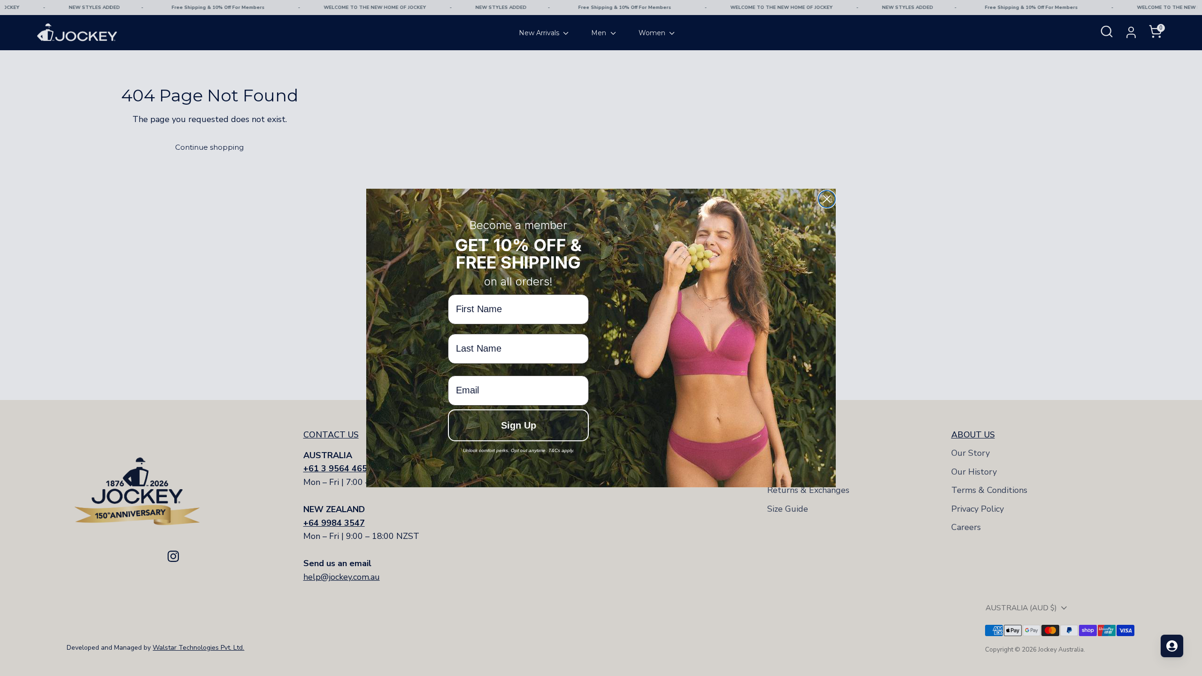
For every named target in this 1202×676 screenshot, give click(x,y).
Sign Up (518, 425)
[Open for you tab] (1172, 646)
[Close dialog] (826, 199)
